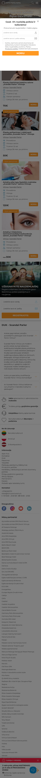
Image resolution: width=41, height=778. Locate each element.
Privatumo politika (11, 49)
